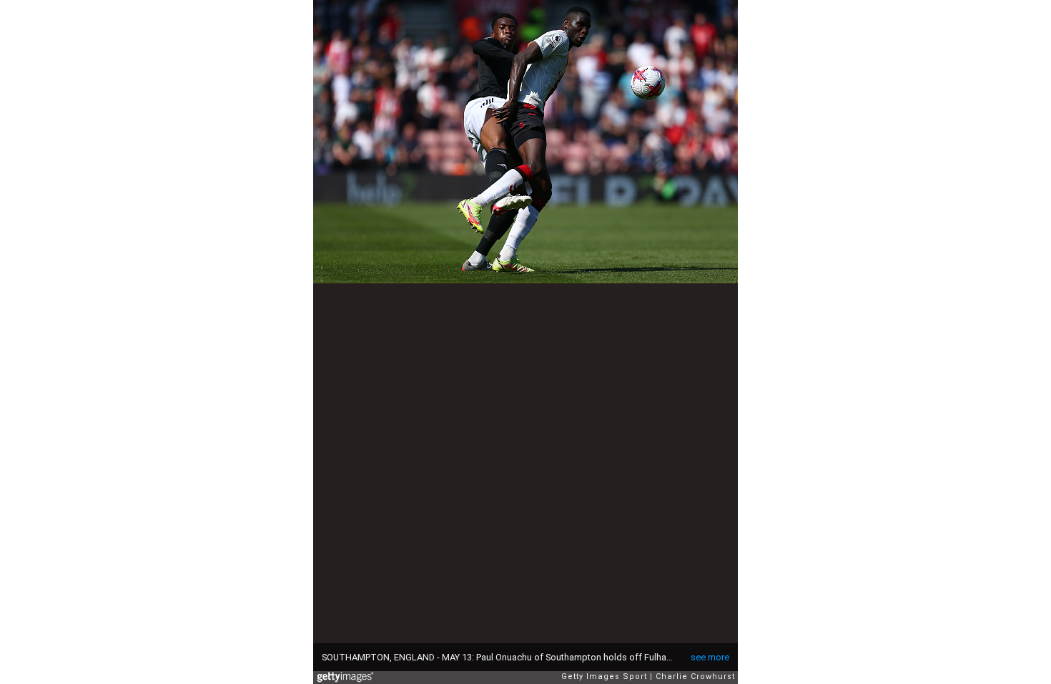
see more (710, 657)
